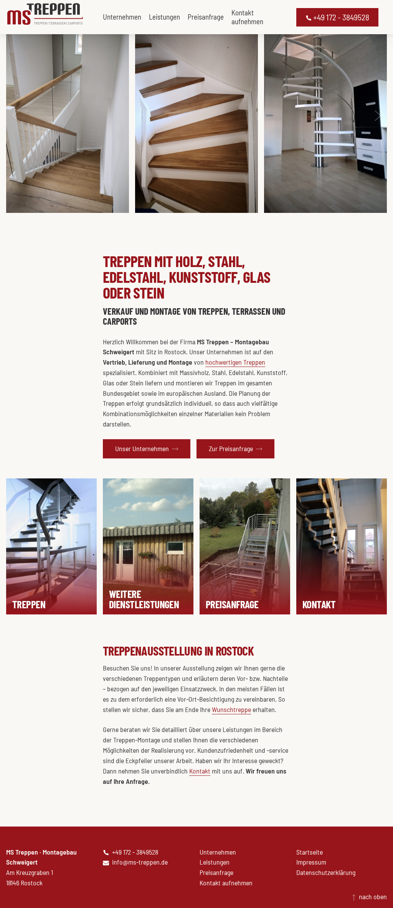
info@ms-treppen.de (140, 862)
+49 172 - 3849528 (340, 17)
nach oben (372, 896)
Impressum (311, 862)
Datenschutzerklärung (325, 872)
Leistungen (164, 16)
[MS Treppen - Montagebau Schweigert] (44, 14)
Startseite (309, 852)
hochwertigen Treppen (235, 362)
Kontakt (199, 771)
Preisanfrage (206, 16)
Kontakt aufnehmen (247, 17)
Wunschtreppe (231, 709)
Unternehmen (122, 16)
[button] (146, 448)
